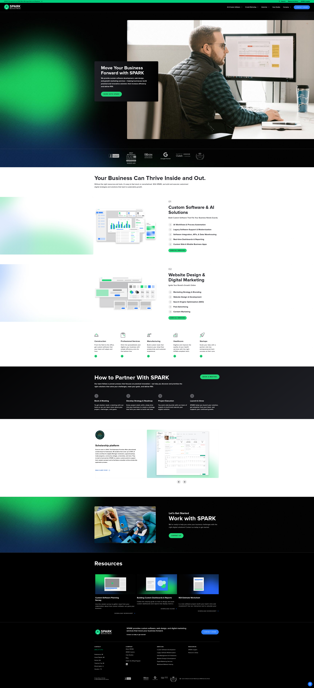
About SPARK (130, 649)
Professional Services (130, 341)
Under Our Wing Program (133, 661)
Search (283, 1)
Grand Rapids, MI (99, 657)
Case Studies (276, 7)
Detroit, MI (97, 660)
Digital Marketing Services (164, 661)
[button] (185, 482)
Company (286, 7)
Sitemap (103, 678)
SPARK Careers (130, 652)
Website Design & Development (166, 658)
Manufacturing (153, 341)
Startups (203, 341)
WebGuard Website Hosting (165, 664)
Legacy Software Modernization (166, 652)
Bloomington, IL (99, 666)
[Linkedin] (127, 664)
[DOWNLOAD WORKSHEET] (134, 613)
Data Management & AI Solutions (166, 655)
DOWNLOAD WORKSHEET (123, 613)
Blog (127, 658)
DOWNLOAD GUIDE (168, 609)
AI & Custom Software (233, 7)
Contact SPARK (302, 7)
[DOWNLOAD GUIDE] (176, 609)
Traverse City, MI (99, 663)
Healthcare (178, 341)
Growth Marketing (250, 7)
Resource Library (293, 1)
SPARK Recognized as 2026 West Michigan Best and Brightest (22, 1)
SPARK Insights (305, 1)
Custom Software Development (166, 650)
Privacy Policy (97, 678)
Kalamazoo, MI (98, 654)
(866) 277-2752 (98, 650)
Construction (100, 341)
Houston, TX (98, 669)
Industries (264, 7)
